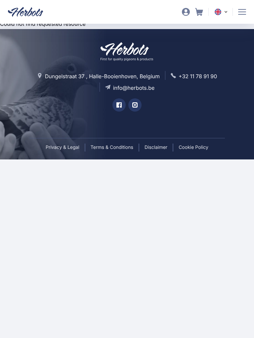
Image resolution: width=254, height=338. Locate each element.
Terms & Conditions (112, 147)
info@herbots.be (134, 87)
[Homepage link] (29, 12)
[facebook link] (119, 105)
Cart (199, 12)
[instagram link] (135, 105)
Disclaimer (156, 147)
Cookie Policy (193, 147)
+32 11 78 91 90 (198, 76)
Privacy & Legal (62, 147)
